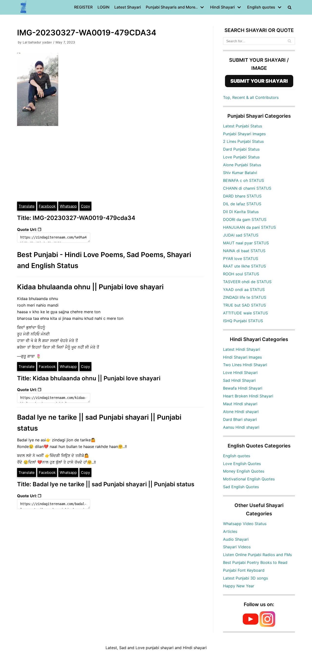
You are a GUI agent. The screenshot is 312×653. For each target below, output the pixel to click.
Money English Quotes (243, 471)
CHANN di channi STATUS (247, 188)
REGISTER (83, 7)
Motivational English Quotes (249, 479)
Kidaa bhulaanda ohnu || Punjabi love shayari (90, 287)
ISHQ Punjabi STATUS (243, 320)
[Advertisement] (110, 164)
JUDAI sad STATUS (240, 235)
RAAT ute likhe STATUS (244, 266)
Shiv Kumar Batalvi (240, 172)
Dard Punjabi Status (241, 149)
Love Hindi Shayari (240, 372)
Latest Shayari (127, 7)
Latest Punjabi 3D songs (245, 578)
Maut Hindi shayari (240, 403)
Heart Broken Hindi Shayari (248, 396)
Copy (85, 206)
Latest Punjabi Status (242, 126)
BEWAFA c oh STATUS (243, 180)
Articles (230, 531)
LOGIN (103, 7)
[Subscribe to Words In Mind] (250, 625)
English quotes (236, 455)
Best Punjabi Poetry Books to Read (255, 562)
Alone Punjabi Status (242, 164)
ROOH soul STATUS (241, 273)
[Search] (289, 41)
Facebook (47, 206)
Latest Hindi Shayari (241, 349)
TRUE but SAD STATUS (244, 305)
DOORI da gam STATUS (244, 219)
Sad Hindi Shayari (239, 380)
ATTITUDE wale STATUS (245, 313)
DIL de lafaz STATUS (242, 203)
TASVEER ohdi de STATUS (247, 281)
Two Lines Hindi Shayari (245, 364)
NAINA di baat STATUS (244, 250)
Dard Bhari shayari (240, 419)
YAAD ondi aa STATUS (244, 289)
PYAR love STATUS (240, 258)
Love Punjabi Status (241, 157)
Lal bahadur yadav (37, 42)
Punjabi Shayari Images (244, 133)
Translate (27, 206)
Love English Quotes (242, 463)
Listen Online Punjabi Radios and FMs (257, 554)
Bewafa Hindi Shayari (242, 388)
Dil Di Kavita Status (241, 211)
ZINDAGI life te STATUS (244, 297)
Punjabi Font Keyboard (243, 570)
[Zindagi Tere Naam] (23, 7)
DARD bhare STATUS (242, 196)
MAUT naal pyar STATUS (246, 242)
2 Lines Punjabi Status (243, 141)
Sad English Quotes (241, 486)
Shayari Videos (237, 546)
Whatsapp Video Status (244, 523)
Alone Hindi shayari (241, 411)
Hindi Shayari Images (242, 357)
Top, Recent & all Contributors (251, 97)
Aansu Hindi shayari (241, 427)
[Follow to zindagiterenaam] (267, 625)
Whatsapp (68, 206)
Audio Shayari (236, 539)
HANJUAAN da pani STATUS (249, 227)
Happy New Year (238, 585)
